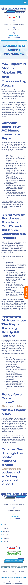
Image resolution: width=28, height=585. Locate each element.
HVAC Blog (6, 542)
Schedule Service (14, 30)
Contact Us (11, 406)
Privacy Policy (9, 577)
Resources (6, 531)
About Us (5, 528)
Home (4, 524)
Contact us (11, 468)
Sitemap (3, 577)
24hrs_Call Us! (14, 35)
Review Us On (11, 16)
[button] (25, 2)
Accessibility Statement (20, 577)
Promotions (6, 535)
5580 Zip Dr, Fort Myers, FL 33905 (14, 24)
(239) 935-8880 (14, 37)
